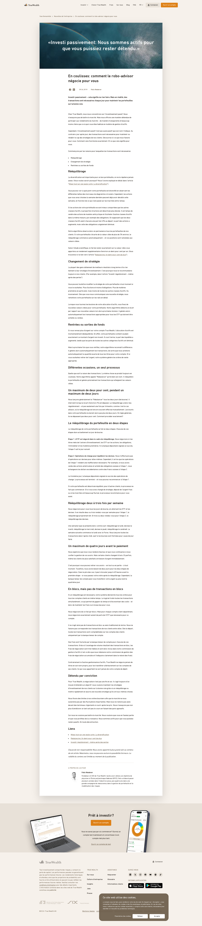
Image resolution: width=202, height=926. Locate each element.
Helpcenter (112, 875)
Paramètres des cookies (123, 916)
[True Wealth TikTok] (160, 875)
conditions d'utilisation (47, 885)
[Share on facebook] (70, 90)
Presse (89, 893)
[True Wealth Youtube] (150, 875)
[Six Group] (78, 902)
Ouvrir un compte (169, 5)
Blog (128, 5)
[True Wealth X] (135, 875)
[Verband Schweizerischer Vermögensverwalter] (51, 902)
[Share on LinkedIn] (74, 90)
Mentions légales (88, 911)
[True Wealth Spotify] (155, 875)
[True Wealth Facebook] (145, 875)
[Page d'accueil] (31, 5)
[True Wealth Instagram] (140, 875)
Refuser (140, 916)
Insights (90, 884)
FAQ (134, 5)
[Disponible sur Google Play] (153, 885)
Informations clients (115, 884)
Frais (111, 5)
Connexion (154, 5)
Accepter (157, 916)
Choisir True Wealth (99, 5)
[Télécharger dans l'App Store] (136, 885)
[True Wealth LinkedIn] (130, 875)
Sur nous (120, 5)
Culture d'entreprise (95, 879)
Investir (83, 5)
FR (140, 5)
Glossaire (111, 879)
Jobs (89, 889)
